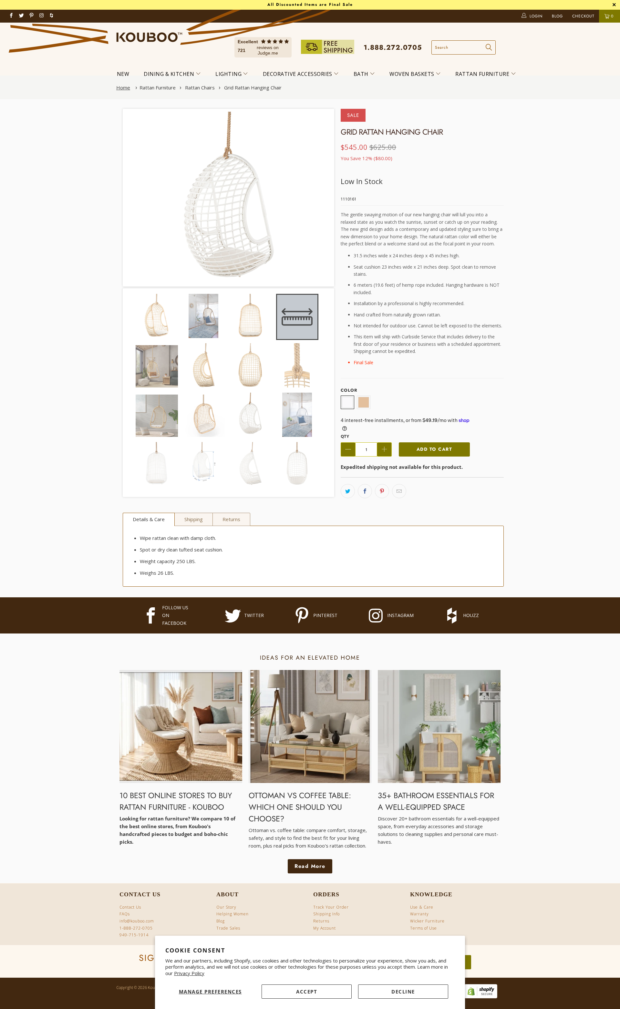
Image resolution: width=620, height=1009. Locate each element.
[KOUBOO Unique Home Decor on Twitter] (21, 16)
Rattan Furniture (483, 73)
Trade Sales (228, 928)
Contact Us (130, 907)
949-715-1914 (134, 935)
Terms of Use (423, 928)
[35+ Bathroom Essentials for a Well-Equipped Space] (439, 726)
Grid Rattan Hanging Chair (253, 87)
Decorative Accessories (298, 73)
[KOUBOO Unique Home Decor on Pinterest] (31, 16)
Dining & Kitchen (170, 73)
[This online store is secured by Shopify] (479, 997)
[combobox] (463, 47)
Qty (345, 436)
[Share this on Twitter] (348, 491)
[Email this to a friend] (399, 491)
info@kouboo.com (136, 921)
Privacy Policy (189, 973)
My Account (324, 928)
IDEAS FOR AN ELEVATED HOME (310, 658)
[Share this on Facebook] (365, 491)
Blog (220, 921)
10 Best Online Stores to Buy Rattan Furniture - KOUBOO (175, 801)
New (123, 73)
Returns (321, 921)
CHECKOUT (584, 16)
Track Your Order (331, 907)
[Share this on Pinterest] (382, 491)
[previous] (136, 197)
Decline (403, 991)
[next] (320, 197)
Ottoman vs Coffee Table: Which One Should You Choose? (300, 807)
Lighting (229, 73)
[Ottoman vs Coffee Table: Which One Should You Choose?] (310, 726)
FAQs (124, 914)
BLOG (558, 16)
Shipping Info (326, 914)
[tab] (149, 519)
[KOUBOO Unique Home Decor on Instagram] (41, 16)
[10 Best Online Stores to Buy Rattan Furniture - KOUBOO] (180, 726)
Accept (306, 991)
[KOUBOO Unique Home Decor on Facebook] (11, 16)
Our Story (226, 907)
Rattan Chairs (200, 87)
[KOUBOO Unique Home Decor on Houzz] (51, 16)
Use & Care (421, 907)
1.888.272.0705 (393, 47)
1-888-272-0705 (136, 928)
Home (123, 87)
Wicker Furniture (427, 921)
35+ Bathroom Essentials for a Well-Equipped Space (436, 801)
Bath (362, 73)
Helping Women (232, 914)
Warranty (419, 914)
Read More (310, 866)
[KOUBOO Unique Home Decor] (149, 35)
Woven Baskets (412, 73)
